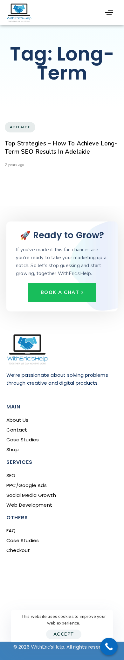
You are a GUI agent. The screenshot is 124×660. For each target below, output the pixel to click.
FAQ (11, 530)
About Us (17, 420)
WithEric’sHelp (47, 647)
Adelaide (20, 127)
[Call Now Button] (109, 646)
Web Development (29, 505)
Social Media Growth (31, 495)
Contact (16, 429)
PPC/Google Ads (26, 485)
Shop (12, 449)
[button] (109, 12)
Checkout (18, 550)
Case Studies (22, 439)
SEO (11, 475)
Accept (63, 634)
